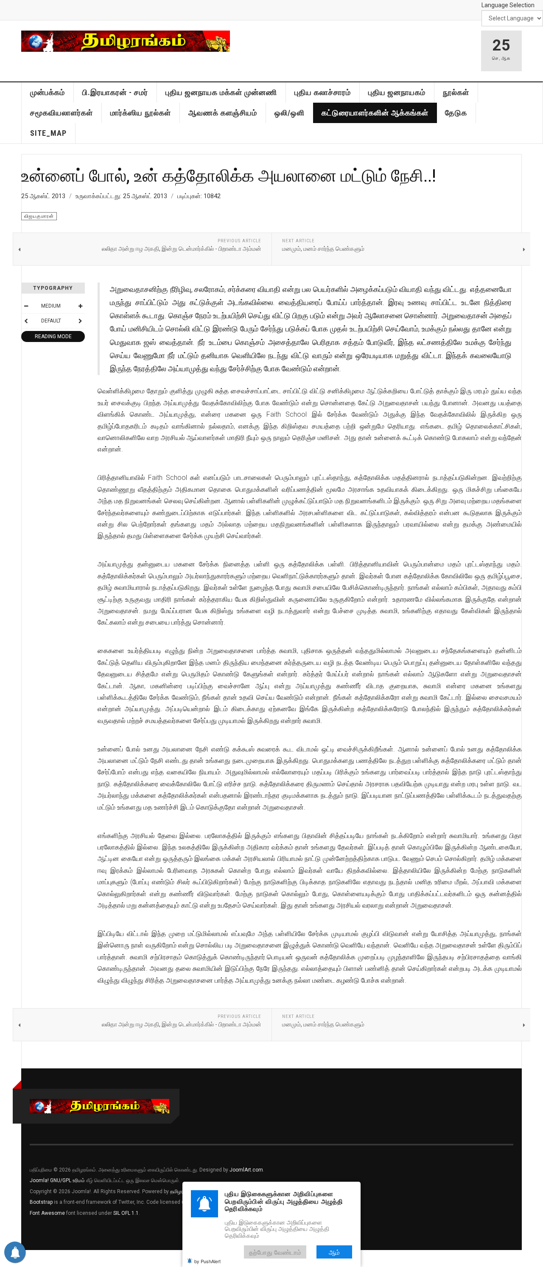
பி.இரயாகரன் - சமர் (115, 92)
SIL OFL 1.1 (126, 1213)
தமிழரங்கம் (182, 1191)
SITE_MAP (48, 133)
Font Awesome (47, 1213)
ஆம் (334, 1251)
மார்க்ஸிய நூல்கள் (140, 112)
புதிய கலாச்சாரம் (322, 92)
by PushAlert (207, 1261)
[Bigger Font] (80, 306)
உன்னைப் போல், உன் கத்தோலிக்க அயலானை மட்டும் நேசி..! (228, 174)
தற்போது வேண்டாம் (275, 1251)
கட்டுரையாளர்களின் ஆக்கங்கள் (375, 112)
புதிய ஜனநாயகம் (396, 92)
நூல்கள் (456, 92)
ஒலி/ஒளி (289, 112)
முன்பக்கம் (47, 92)
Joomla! (39, 1180)
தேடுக (456, 112)
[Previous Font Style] (26, 320)
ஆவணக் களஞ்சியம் (222, 112)
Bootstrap (41, 1202)
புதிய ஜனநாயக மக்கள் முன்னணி (221, 92)
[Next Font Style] (80, 320)
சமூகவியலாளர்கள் (61, 112)
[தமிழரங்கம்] (125, 41)
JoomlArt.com (246, 1170)
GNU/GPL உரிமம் (67, 1180)
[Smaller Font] (26, 306)
